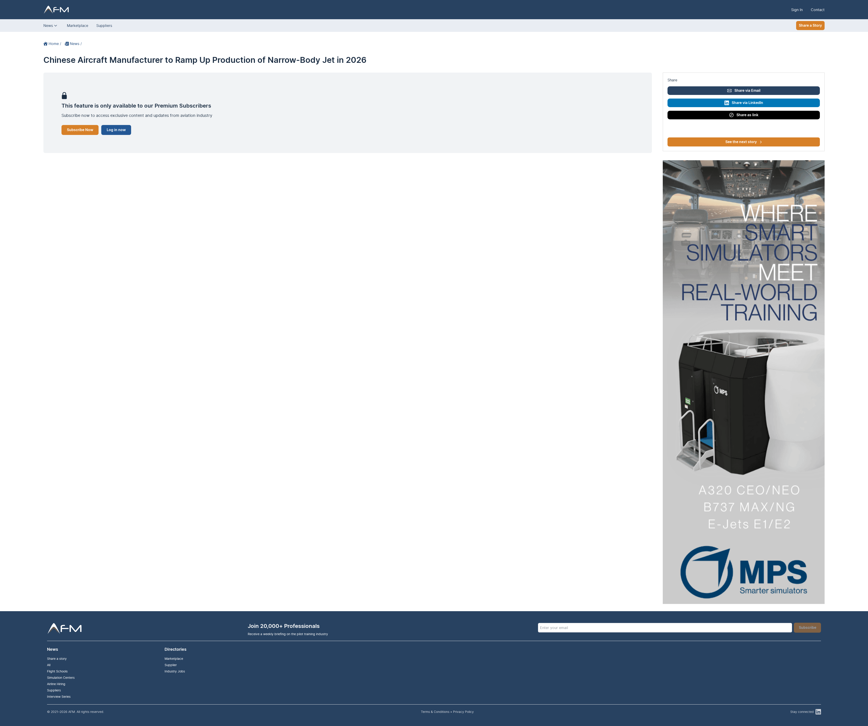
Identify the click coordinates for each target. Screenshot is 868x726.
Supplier (171, 665)
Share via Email (747, 90)
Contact (818, 9)
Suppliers (104, 25)
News (48, 25)
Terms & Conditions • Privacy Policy (447, 712)
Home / (55, 43)
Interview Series (59, 696)
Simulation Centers (61, 677)
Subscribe (807, 627)
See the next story (741, 142)
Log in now (116, 130)
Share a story (57, 658)
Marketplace (77, 25)
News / (76, 43)
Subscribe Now (80, 130)
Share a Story (810, 25)
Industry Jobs (175, 671)
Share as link (747, 115)
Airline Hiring (56, 684)
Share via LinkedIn (747, 103)
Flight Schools (57, 671)
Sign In (797, 9)
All (48, 665)
